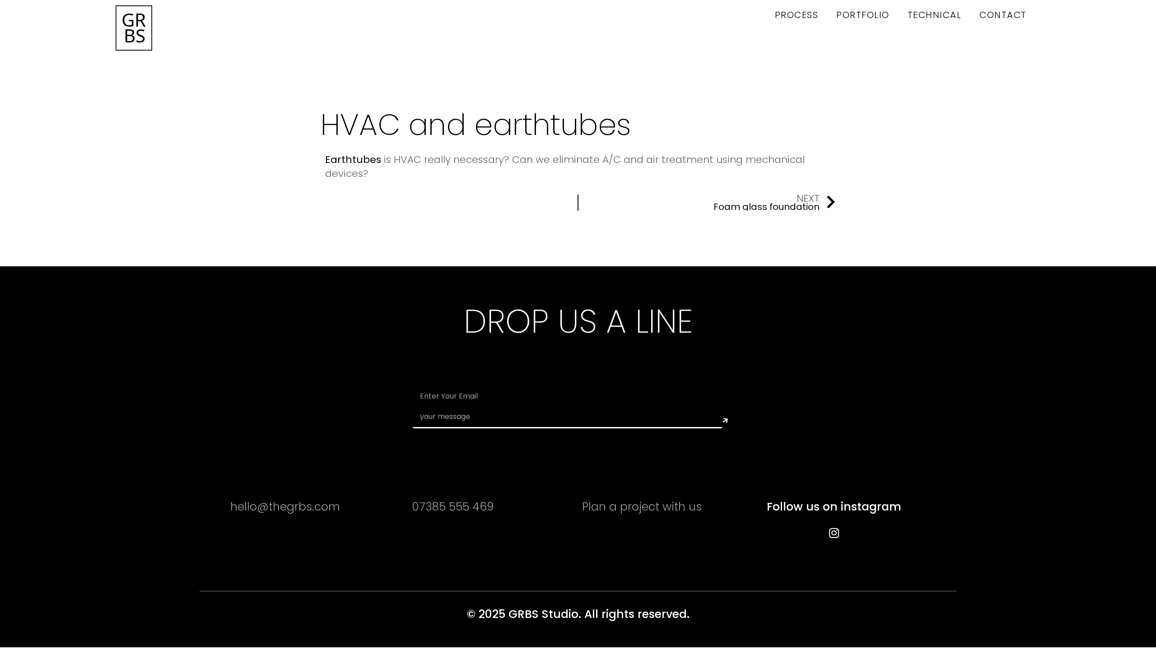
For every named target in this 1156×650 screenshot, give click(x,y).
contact (1003, 15)
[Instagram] (834, 532)
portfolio (863, 15)
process (797, 15)
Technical (935, 15)
